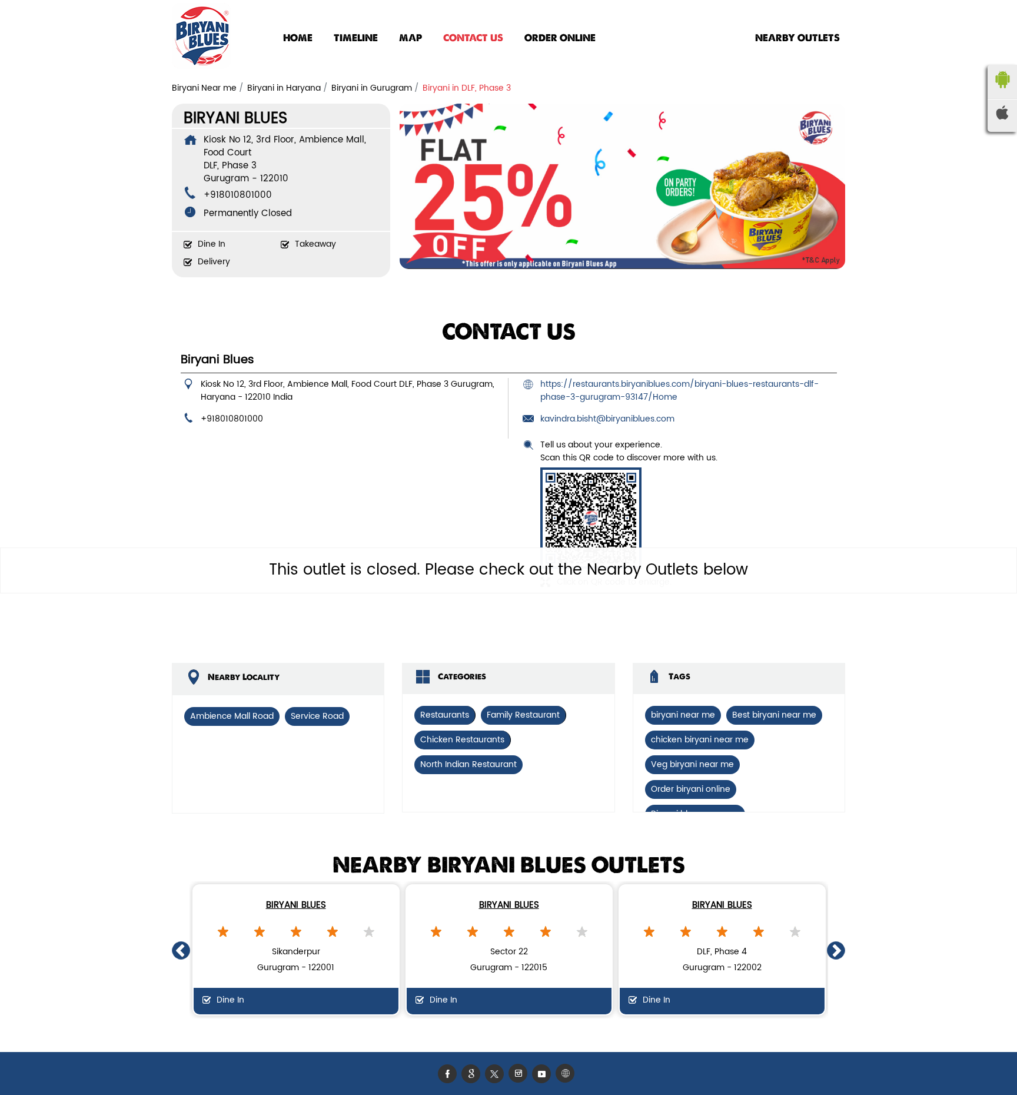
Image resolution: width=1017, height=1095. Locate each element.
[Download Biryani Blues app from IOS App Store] (1002, 117)
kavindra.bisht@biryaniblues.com (607, 419)
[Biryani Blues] (201, 38)
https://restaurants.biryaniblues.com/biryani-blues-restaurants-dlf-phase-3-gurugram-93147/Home (679, 390)
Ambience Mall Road (232, 716)
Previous (181, 950)
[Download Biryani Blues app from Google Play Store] (1002, 91)
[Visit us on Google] (473, 1073)
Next (836, 950)
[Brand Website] (567, 1073)
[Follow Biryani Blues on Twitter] (496, 1073)
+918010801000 (238, 195)
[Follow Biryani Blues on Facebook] (449, 1073)
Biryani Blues (296, 905)
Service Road (317, 716)
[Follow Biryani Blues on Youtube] (544, 1073)
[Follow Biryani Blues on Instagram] (520, 1073)
